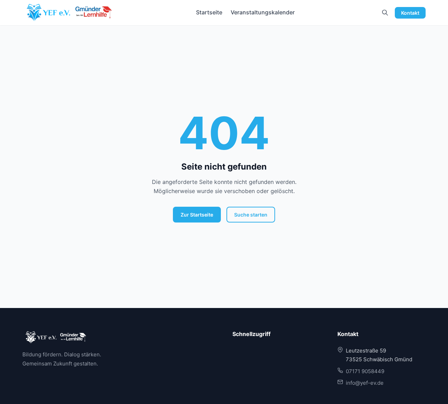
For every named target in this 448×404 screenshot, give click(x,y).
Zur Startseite (197, 215)
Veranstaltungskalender (263, 12)
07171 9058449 (365, 371)
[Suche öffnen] (385, 13)
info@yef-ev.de (365, 382)
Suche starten (250, 215)
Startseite (209, 12)
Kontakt (410, 13)
